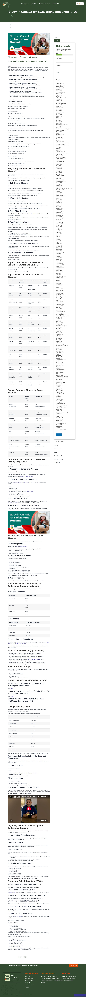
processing (12, 892)
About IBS (33, 3)
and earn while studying (37, 659)
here (12, 688)
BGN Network (21, 993)
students (10, 646)
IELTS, (28, 491)
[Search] (57, 40)
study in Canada (18, 916)
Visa (9, 892)
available (22, 476)
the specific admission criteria (23, 482)
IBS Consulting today (17, 948)
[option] (64, 83)
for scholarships (18, 945)
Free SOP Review (57, 3)
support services (29, 476)
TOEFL (31, 491)
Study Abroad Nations (21, 546)
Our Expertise (24, 3)
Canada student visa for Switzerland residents (27, 773)
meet (14, 482)
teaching (29, 659)
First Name (59, 58)
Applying (12, 945)
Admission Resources (44, 3)
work (26, 213)
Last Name (59, 65)
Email (57, 72)
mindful (43, 501)
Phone (58, 80)
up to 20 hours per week (34, 213)
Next (59, 434)
